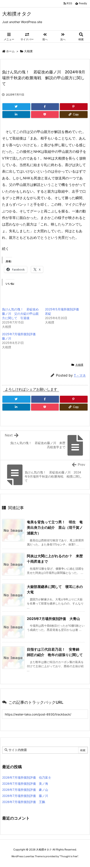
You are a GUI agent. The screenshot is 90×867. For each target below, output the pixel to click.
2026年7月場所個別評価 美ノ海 (25, 783)
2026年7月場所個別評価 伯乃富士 (26, 777)
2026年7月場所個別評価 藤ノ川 (25, 796)
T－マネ (80, 375)
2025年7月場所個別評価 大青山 (53, 618)
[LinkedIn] (16, 114)
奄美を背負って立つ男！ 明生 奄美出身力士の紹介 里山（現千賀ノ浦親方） (55, 527)
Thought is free (68, 856)
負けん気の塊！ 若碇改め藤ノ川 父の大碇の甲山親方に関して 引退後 (20, 313)
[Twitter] (16, 106)
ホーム (10, 51)
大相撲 (28, 51)
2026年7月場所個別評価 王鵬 (23, 802)
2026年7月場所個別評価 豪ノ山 (25, 789)
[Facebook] (45, 106)
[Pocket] (45, 114)
